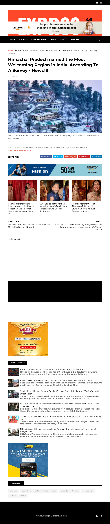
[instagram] (97, 3)
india (53, 40)
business (23, 40)
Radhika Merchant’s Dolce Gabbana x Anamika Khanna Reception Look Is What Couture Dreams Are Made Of (21, 209)
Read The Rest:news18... (20, 150)
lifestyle (18, 50)
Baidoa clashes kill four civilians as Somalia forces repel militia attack (51, 369)
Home (12, 40)
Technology (87, 491)
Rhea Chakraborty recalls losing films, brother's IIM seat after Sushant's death (56, 380)
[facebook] (101, 3)
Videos (13, 495)
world (75, 40)
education (26, 491)
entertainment (39, 40)
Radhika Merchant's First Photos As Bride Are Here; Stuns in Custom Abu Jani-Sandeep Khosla (84, 208)
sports (64, 40)
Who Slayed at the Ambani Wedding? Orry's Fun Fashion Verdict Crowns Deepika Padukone (53, 208)
